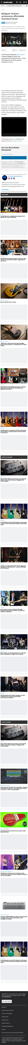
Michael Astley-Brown (12, 22)
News (3, 22)
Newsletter (24, 50)
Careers (3, 1029)
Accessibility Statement (7, 1026)
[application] (14, 126)
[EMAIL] (14, 178)
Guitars (3, 9)
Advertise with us (6, 1023)
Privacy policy (5, 1016)
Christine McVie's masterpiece (14, 5)
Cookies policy (5, 1020)
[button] (2, 2)
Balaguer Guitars (17, 141)
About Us (4, 1007)
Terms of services (18, 161)
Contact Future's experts (7, 1010)
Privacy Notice (20, 163)
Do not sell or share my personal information (12, 1032)
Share (5, 50)
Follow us (16, 50)
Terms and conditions (7, 1013)
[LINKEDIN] (12, 178)
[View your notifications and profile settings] (17, 2)
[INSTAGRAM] (9, 178)
